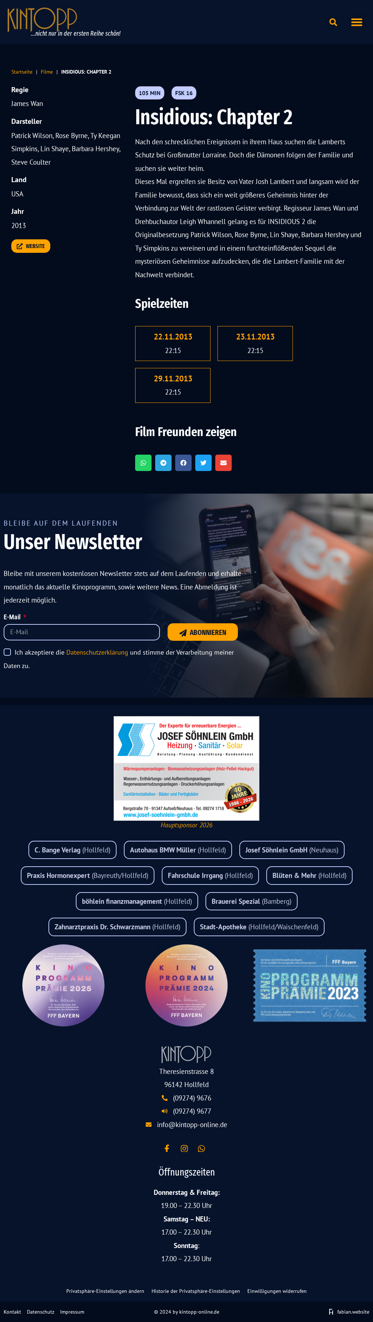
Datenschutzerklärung (97, 652)
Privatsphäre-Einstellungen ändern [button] (105, 1291)
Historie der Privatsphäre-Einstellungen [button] (196, 1291)
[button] (357, 22)
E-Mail (13, 617)
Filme (47, 71)
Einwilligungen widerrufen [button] (277, 1291)
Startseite (21, 71)
